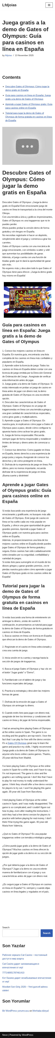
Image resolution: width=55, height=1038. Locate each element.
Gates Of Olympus (17, 743)
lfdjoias (8, 55)
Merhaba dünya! (41, 1010)
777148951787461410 (13, 972)
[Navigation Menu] (49, 5)
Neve (5, 1035)
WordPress (27, 1035)
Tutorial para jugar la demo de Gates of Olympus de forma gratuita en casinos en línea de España (28, 117)
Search (5, 927)
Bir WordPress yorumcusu (15, 1010)
